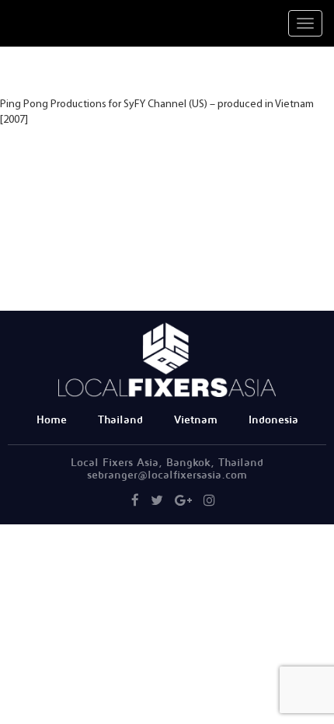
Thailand (120, 420)
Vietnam (195, 420)
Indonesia (273, 420)
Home (52, 420)
